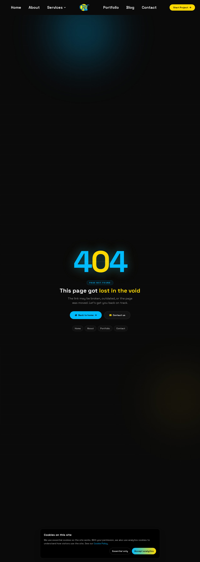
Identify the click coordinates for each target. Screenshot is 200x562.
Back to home (86, 315)
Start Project (180, 7)
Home (78, 328)
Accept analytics (144, 551)
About (90, 328)
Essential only (120, 551)
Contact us (119, 315)
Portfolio (105, 328)
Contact (120, 328)
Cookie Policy (101, 543)
